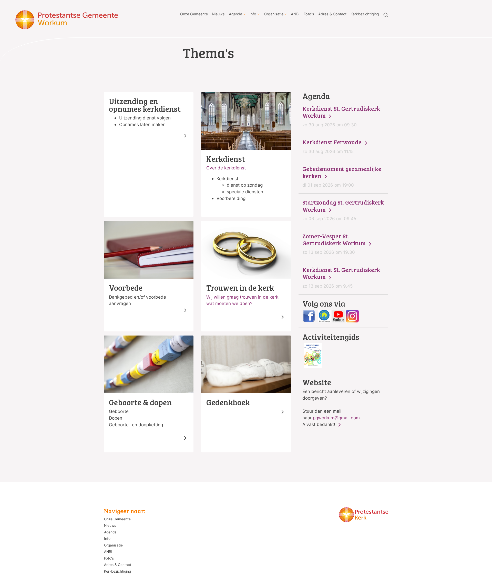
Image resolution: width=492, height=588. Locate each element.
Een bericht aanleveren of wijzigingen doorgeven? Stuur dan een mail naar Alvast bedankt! (341, 402)
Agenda (235, 14)
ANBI (295, 14)
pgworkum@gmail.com (336, 417)
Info (253, 14)
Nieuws (218, 14)
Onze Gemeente (194, 14)
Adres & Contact (332, 14)
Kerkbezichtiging (365, 14)
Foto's (309, 14)
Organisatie (273, 14)
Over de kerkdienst (226, 167)
